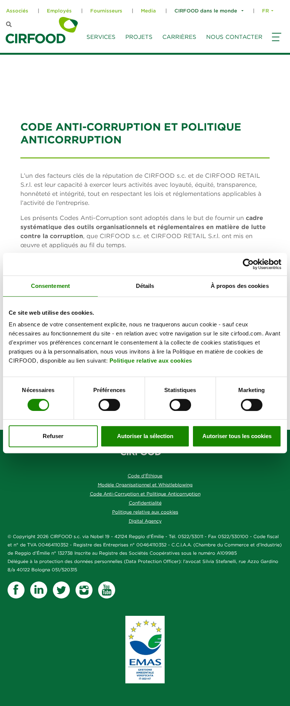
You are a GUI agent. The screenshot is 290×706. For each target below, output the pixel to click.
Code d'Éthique (145, 475)
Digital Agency (145, 521)
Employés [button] (59, 11)
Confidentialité (145, 503)
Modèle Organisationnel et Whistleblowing (145, 485)
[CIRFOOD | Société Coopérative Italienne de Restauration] (42, 30)
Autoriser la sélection (145, 436)
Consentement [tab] (50, 286)
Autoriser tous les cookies (236, 436)
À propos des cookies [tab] (240, 286)
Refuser (53, 436)
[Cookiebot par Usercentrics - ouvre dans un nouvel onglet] (248, 264)
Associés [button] (17, 11)
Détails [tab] (145, 286)
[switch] (109, 405)
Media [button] (148, 11)
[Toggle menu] (275, 44)
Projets (139, 36)
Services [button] (101, 36)
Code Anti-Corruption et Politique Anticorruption (145, 494)
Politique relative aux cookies (151, 360)
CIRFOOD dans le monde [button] (206, 11)
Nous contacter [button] (234, 36)
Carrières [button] (179, 36)
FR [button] (265, 11)
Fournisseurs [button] (106, 11)
